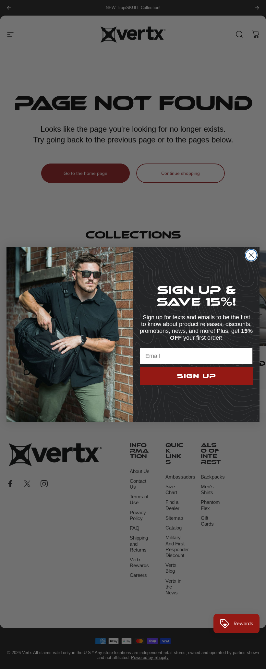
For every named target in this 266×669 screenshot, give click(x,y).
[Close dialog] (251, 255)
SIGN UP (196, 376)
